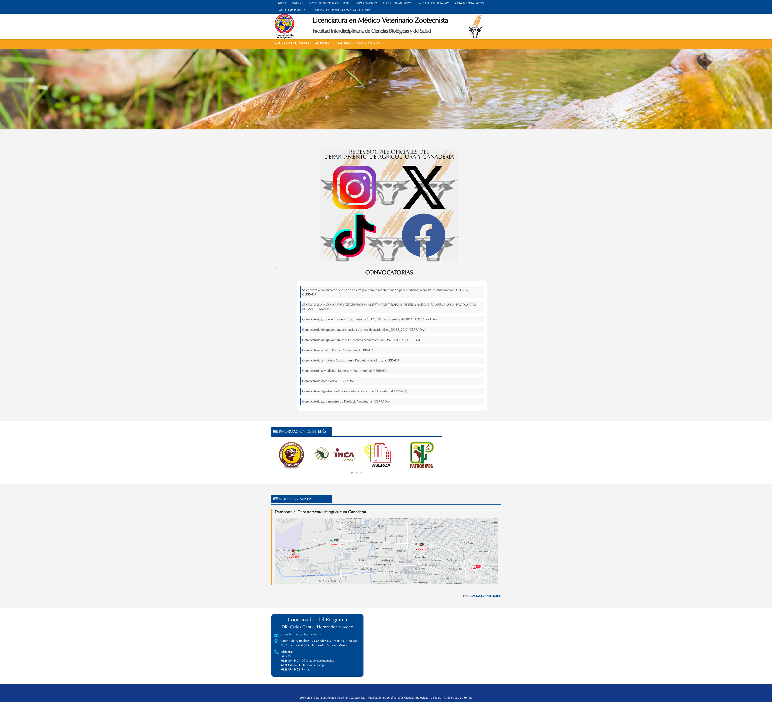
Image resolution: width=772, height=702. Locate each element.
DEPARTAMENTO (366, 3)
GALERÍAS (344, 43)
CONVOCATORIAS (366, 43)
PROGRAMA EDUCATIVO (291, 43)
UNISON (297, 3)
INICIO (281, 3)
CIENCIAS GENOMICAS (469, 3)
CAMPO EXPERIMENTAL (292, 10)
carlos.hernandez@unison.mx (300, 634)
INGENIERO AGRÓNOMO (433, 3)
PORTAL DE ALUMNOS (397, 3)
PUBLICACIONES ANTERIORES (482, 596)
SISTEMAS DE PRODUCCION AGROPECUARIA (342, 10)
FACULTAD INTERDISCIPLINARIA (329, 3)
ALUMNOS (322, 43)
